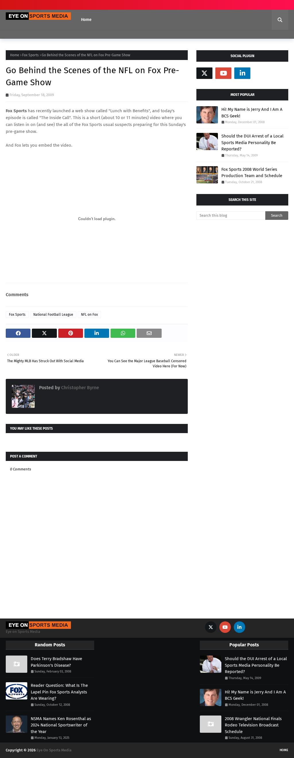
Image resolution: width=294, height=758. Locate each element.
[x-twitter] (204, 73)
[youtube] (223, 73)
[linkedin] (242, 73)
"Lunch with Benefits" (129, 110)
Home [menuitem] (86, 19)
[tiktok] (261, 73)
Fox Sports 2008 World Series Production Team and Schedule (251, 173)
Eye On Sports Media (53, 750)
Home (14, 55)
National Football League (53, 315)
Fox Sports (30, 55)
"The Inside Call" (55, 117)
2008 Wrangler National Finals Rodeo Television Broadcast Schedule (253, 725)
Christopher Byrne (79, 387)
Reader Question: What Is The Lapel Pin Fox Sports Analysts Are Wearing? (59, 692)
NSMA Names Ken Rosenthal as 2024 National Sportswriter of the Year (61, 725)
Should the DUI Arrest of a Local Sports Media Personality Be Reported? (252, 142)
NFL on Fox (89, 315)
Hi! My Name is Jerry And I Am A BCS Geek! (252, 113)
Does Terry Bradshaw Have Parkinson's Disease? (56, 662)
